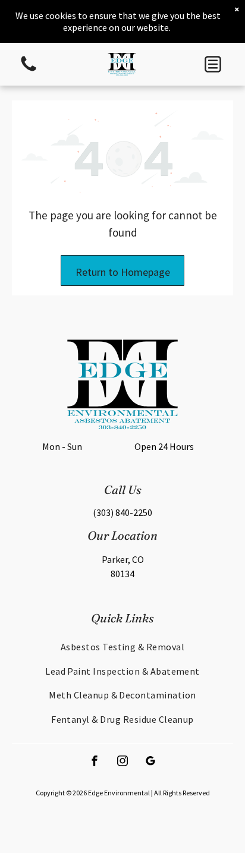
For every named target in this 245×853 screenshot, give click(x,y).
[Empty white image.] (28, 70)
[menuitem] (122, 647)
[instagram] (122, 762)
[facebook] (94, 762)
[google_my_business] (150, 762)
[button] (213, 64)
